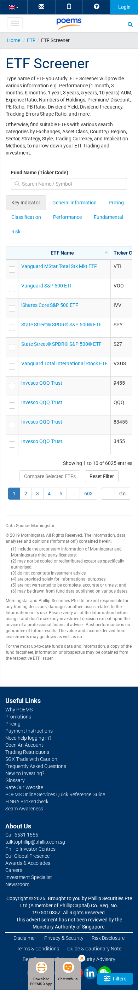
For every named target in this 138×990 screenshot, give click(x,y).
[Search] (130, 24)
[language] (14, 7)
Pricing (116, 202)
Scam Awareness (24, 808)
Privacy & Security (64, 938)
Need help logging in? (28, 738)
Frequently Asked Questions (35, 766)
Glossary (15, 780)
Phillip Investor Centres (30, 849)
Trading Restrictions (27, 752)
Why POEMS (19, 709)
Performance (67, 217)
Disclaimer (24, 938)
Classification (26, 217)
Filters (119, 979)
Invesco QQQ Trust (41, 383)
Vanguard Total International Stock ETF (64, 363)
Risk (16, 231)
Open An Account (24, 745)
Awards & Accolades (27, 863)
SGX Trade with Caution (31, 759)
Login (124, 7)
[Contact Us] (41, 7)
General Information (74, 202)
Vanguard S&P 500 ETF (47, 286)
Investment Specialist (28, 877)
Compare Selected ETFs (50, 476)
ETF (31, 40)
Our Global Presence (27, 856)
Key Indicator (25, 202)
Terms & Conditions (38, 948)
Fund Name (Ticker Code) (39, 172)
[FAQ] (96, 7)
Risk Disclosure (108, 938)
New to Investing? (24, 773)
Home (13, 40)
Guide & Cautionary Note (94, 948)
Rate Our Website (24, 787)
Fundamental (108, 217)
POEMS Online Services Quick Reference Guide (55, 794)
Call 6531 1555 (21, 835)
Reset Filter (102, 476)
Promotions (18, 717)
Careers (13, 870)
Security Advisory (96, 959)
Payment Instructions (29, 731)
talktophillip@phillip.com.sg (35, 842)
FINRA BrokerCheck (26, 801)
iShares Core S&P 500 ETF (49, 305)
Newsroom (17, 884)
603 (88, 493)
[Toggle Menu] (14, 23)
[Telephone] (69, 7)
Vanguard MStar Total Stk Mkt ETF (59, 266)
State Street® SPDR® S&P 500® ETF (61, 324)
